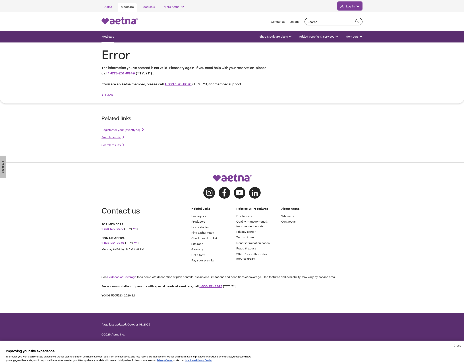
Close (457, 345)
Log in (350, 6)
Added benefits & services (316, 36)
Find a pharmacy (202, 232)
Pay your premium (203, 260)
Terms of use (245, 237)
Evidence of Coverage (121, 277)
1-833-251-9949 (121, 73)
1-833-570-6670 (178, 84)
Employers (198, 216)
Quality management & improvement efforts (252, 223)
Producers (198, 221)
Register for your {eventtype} (121, 130)
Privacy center (246, 231)
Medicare (127, 7)
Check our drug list (204, 238)
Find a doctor (200, 227)
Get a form (198, 255)
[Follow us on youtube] (239, 193)
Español (295, 21)
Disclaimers (244, 216)
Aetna (108, 7)
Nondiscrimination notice (253, 243)
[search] (357, 21)
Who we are (289, 216)
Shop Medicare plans (273, 36)
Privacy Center (165, 360)
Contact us (278, 21)
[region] (232, 352)
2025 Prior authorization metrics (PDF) (252, 256)
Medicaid (148, 7)
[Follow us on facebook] (224, 193)
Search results (111, 137)
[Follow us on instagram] (209, 193)
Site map (197, 244)
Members (352, 36)
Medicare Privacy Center (198, 360)
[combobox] (333, 21)
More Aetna (171, 7)
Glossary (197, 249)
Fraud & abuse (246, 248)
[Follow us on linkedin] (255, 193)
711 (134, 229)
